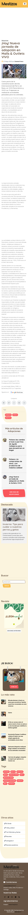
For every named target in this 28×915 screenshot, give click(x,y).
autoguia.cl (10, 841)
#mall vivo (8, 417)
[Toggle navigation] (24, 4)
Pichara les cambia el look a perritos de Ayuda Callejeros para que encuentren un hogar (17, 445)
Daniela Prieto (19, 61)
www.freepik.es (13, 904)
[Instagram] (12, 897)
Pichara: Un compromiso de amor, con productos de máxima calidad (15, 463)
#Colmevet (11, 783)
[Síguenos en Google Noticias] (16, 392)
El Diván (8, 823)
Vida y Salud (10, 828)
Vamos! (6, 586)
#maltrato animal (13, 774)
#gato (5, 783)
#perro (22, 774)
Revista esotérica (12, 845)
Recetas (9, 836)
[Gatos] (3, 714)
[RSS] (19, 897)
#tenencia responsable (9, 780)
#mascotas (20, 771)
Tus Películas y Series (13, 832)
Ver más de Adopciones (14, 493)
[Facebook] (5, 897)
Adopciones (5, 40)
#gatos (5, 774)
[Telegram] (15, 897)
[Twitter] (8, 897)
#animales (6, 771)
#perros (13, 771)
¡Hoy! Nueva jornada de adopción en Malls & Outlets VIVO (16, 480)
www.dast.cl (18, 911)
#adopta (15, 414)
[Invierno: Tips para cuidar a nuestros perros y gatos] (14, 515)
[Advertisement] (14, 23)
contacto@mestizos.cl (10, 886)
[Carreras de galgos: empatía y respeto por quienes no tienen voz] (3, 758)
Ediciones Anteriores (14, 630)
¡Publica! (14, 687)
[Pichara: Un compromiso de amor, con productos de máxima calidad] (5, 459)
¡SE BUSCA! (7, 663)
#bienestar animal (8, 777)
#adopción (8, 414)
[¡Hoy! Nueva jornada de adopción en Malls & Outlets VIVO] (5, 477)
